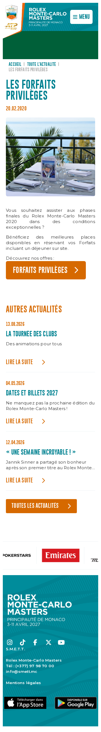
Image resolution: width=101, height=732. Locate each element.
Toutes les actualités (35, 505)
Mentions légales (23, 682)
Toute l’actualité (41, 64)
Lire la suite (19, 362)
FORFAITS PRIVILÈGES (40, 270)
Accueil (15, 64)
